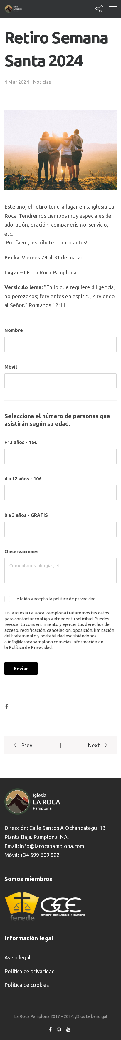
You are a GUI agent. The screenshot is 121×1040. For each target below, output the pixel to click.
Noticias (42, 82)
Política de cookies (26, 985)
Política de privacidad (29, 971)
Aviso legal (17, 957)
